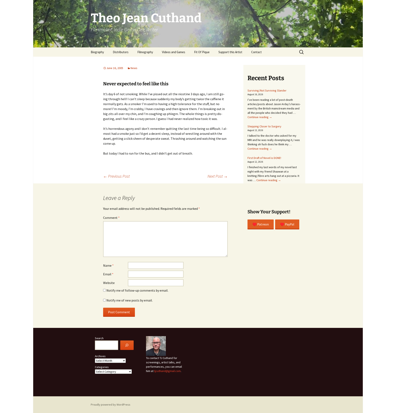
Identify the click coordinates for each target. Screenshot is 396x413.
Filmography (145, 52)
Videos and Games (173, 52)
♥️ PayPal (287, 224)
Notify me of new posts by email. (129, 300)
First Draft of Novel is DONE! (264, 158)
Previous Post (116, 176)
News (134, 68)
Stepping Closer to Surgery (264, 126)
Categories (102, 367)
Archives (100, 356)
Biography (97, 52)
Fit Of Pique (202, 52)
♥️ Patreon (260, 224)
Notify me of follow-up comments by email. (137, 290)
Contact (256, 52)
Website (109, 283)
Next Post (217, 176)
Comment (111, 218)
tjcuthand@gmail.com (167, 371)
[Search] (127, 345)
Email (108, 274)
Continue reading (260, 117)
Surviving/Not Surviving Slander (267, 90)
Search (99, 338)
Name (108, 265)
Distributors (120, 52)
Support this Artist (230, 52)
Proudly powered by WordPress (110, 404)
